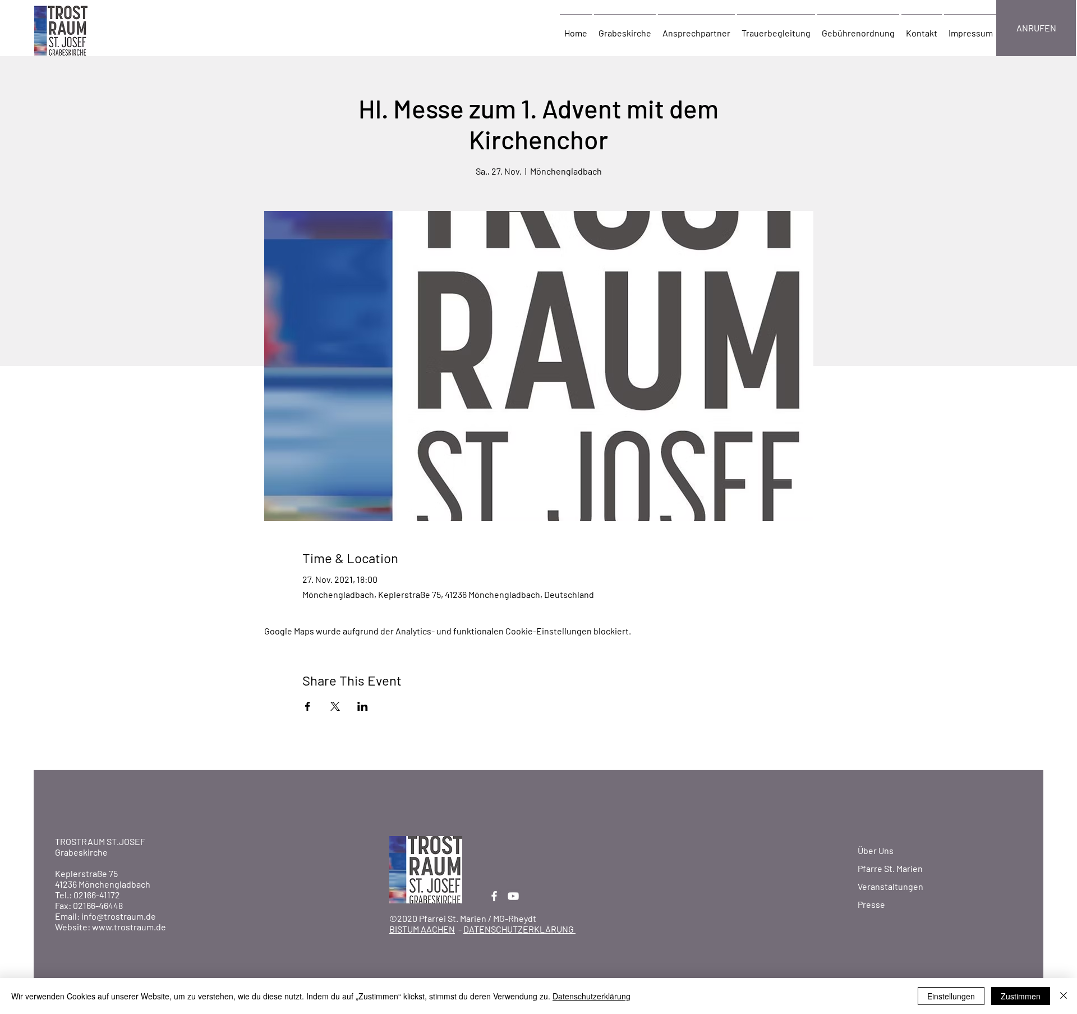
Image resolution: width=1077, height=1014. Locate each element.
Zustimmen (1021, 996)
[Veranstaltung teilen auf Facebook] (307, 706)
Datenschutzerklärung (591, 996)
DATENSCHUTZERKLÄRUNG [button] (519, 929)
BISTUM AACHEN (422, 929)
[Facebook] (494, 896)
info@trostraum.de (118, 916)
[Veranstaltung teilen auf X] (335, 706)
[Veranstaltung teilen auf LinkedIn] (362, 706)
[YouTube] (513, 896)
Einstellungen (951, 996)
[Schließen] (1063, 996)
